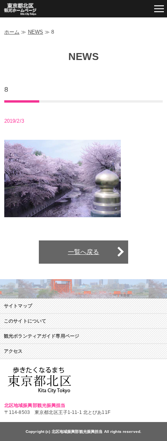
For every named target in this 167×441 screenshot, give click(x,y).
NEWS (35, 32)
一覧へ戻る (83, 252)
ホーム (11, 32)
